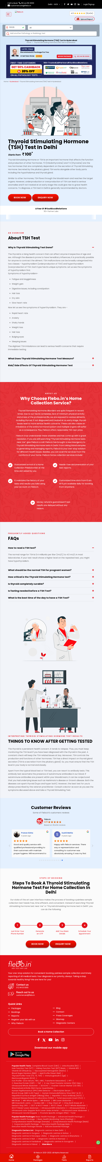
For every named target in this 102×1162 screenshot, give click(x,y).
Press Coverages (64, 1015)
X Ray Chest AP (54, 1103)
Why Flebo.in (17, 1023)
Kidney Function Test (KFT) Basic (51, 1068)
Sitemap (60, 1019)
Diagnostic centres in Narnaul (51, 1139)
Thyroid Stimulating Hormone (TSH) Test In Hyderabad (54, 42)
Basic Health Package (45, 1116)
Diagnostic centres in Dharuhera (64, 1136)
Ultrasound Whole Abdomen (25, 1085)
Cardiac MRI (38, 1103)
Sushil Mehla (75, 833)
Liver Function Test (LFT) (22, 1068)
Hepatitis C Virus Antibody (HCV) (67, 1095)
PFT (70, 1080)
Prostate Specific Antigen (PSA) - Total (57, 1113)
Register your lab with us (23, 1019)
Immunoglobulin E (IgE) (55, 1075)
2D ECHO (44, 1085)
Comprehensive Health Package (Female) (31, 1121)
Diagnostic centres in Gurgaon (26, 1133)
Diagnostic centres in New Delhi (49, 1130)
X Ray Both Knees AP (73, 1103)
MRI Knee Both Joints (21, 1103)
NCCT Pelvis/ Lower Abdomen (25, 1108)
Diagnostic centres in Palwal (24, 1144)
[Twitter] (44, 1039)
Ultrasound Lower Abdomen (74, 1110)
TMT (39, 1083)
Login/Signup (89, 4)
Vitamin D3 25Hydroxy (22, 1071)
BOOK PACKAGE (64, 56)
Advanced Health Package (70, 1116)
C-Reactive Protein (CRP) (23, 1083)
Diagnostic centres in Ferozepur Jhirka (29, 1136)
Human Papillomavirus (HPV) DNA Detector (31, 1090)
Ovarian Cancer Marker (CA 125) (66, 1085)
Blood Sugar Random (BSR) (24, 1073)
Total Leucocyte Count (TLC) (70, 1098)
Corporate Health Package (26, 1124)
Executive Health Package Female (27, 1126)
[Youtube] (50, 1039)
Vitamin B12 (74, 1068)
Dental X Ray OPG (20, 1105)
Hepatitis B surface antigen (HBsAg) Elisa (30, 1095)
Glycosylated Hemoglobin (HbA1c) (50, 1071)
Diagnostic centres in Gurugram (58, 1141)
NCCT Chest (56, 1105)
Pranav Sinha (35, 833)
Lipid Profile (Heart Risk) (50, 1073)
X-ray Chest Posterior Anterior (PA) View (62, 1083)
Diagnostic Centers (65, 1023)
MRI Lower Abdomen (62, 1100)
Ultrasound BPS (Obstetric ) (54, 1108)
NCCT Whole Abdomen (75, 1105)
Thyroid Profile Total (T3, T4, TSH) (27, 1075)
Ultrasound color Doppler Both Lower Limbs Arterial (35, 1110)
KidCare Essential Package (57, 1126)
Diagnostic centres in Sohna (55, 1133)
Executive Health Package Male (56, 1124)
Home (29, 42)
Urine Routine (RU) (70, 1066)
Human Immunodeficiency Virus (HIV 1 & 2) (61, 1093)
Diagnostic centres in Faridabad (26, 1141)
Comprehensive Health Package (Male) (71, 1121)
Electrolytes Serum (61, 1090)
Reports (15, 1016)
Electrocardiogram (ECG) (23, 1078)
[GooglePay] (19, 1054)
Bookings (15, 1012)
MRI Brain (16, 1100)
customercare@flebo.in (20, 5)
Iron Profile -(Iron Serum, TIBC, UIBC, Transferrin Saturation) (39, 1080)
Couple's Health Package (23, 1119)
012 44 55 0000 (27, 3)
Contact (60, 1012)
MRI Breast (45, 1100)
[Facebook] (38, 1039)
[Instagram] (63, 1039)
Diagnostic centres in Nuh (23, 1139)
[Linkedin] (56, 1039)
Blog (58, 1008)
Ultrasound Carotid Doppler (24, 1113)
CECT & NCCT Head (39, 1105)
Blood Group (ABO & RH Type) (25, 1093)
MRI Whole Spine (30, 1100)
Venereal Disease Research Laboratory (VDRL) (33, 1098)
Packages (16, 1008)
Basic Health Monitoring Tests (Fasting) (55, 1119)
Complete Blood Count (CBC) (45, 1066)
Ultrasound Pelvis (77, 1108)
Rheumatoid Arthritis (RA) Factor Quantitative (32, 1088)
